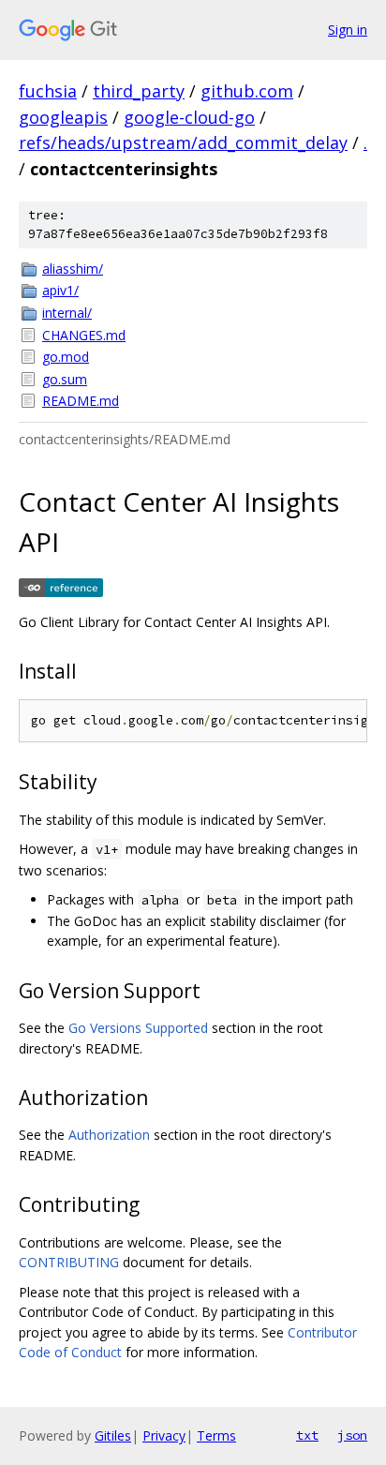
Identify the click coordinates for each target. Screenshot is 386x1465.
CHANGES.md (84, 335)
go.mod (65, 357)
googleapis (63, 117)
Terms (216, 1435)
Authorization (109, 1135)
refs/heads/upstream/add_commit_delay (183, 142)
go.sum (64, 379)
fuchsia (48, 91)
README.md (80, 401)
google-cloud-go (189, 117)
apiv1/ (60, 290)
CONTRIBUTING (69, 1262)
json (352, 1435)
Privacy (164, 1435)
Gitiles (113, 1435)
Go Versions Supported (138, 1028)
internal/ (67, 312)
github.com (246, 91)
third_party (139, 91)
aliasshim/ (72, 268)
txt (307, 1435)
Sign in (347, 29)
